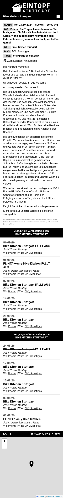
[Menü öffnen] (58, 16)
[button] (31, 464)
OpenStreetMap (55, 496)
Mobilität (35, 273)
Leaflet (41, 496)
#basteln (34, 55)
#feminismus (20, 55)
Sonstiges (23, 51)
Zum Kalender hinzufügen (22, 60)
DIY (14, 51)
